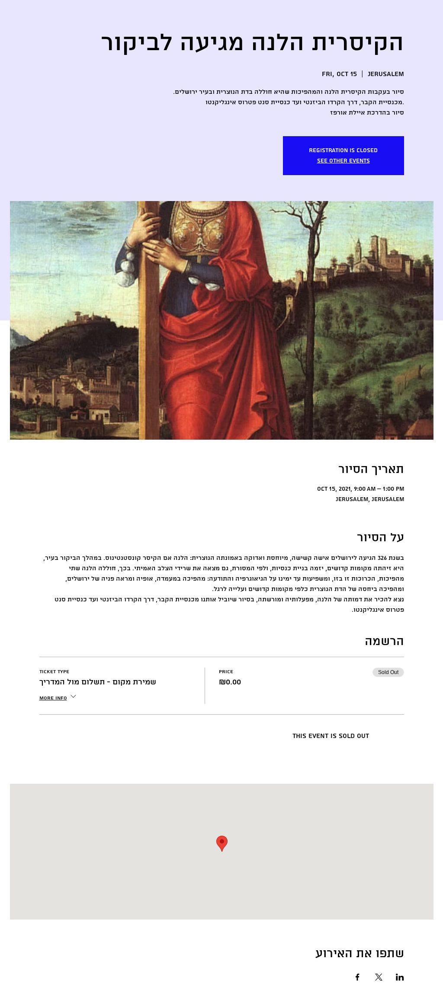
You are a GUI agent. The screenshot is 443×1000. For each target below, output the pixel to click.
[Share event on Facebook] (357, 977)
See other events (343, 161)
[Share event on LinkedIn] (400, 977)
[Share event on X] (379, 977)
